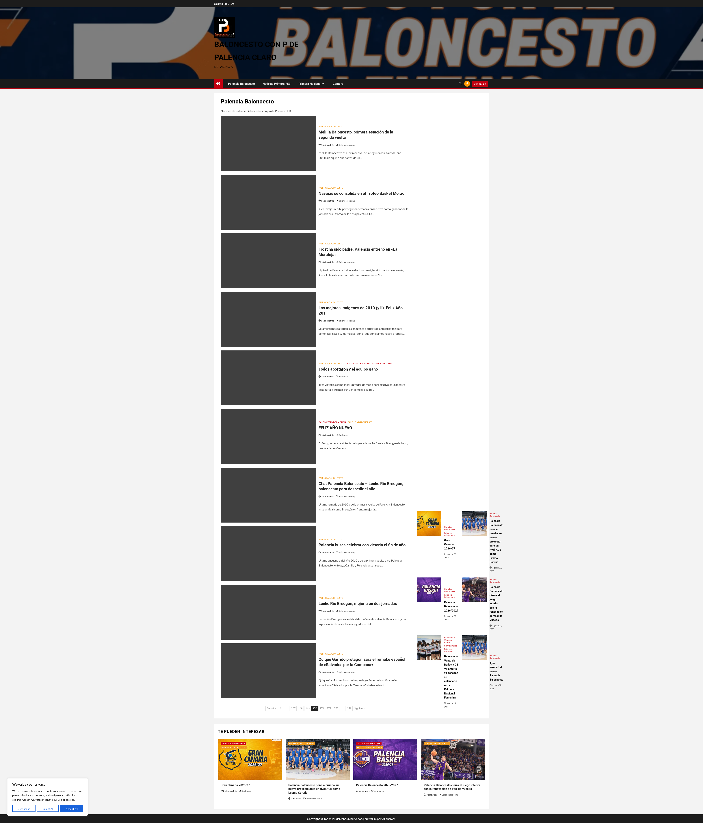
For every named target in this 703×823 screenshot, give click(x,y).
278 (349, 708)
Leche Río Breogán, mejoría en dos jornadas (358, 603)
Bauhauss (343, 376)
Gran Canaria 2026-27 (235, 785)
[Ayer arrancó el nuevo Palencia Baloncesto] (474, 647)
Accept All (72, 808)
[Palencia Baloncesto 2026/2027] (429, 589)
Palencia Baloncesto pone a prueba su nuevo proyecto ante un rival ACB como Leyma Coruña (314, 789)
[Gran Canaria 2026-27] (429, 523)
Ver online (480, 83)
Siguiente (359, 708)
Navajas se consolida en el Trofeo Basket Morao (361, 193)
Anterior (271, 708)
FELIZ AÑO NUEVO (335, 428)
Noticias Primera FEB (277, 84)
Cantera (338, 84)
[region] (47, 797)
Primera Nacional (309, 84)
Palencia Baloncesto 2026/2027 (377, 785)
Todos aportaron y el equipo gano (348, 369)
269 (307, 708)
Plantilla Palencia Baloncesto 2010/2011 (368, 363)
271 (322, 708)
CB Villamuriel (450, 645)
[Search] (460, 83)
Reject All (47, 808)
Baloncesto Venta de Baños (449, 639)
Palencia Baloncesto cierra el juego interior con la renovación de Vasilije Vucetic (452, 787)
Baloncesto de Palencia (332, 422)
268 (300, 708)
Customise (24, 808)
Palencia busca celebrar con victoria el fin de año (362, 545)
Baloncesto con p (347, 145)
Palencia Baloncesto (241, 84)
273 (336, 708)
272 (329, 708)
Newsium (371, 818)
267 (293, 708)
